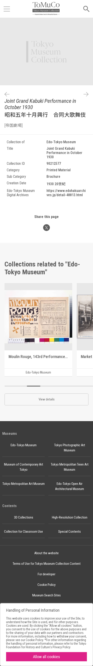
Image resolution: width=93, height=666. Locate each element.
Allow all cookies (46, 656)
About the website (46, 553)
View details (47, 399)
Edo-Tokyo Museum (24, 445)
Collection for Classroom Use (23, 532)
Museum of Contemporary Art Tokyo (23, 467)
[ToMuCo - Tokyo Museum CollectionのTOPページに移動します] (46, 9)
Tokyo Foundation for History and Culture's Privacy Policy (46, 645)
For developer (46, 574)
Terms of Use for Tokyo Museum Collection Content (47, 564)
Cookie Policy (46, 585)
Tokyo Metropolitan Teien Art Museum (69, 467)
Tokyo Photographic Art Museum (69, 447)
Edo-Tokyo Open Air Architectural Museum (69, 486)
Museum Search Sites (46, 595)
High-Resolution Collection (69, 517)
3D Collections (23, 517)
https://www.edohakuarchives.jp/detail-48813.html (66, 193)
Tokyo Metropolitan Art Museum (23, 484)
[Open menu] (7, 9)
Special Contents (69, 532)
